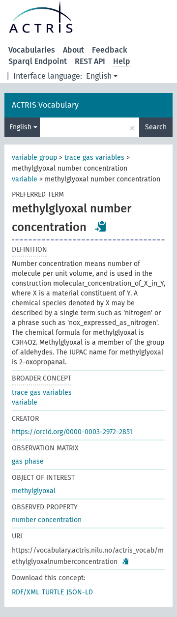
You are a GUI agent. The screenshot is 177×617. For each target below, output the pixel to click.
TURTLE (53, 592)
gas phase (28, 461)
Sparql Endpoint (37, 61)
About (73, 50)
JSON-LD (79, 592)
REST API (90, 61)
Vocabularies (31, 50)
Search (156, 127)
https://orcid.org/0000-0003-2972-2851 (72, 432)
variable (24, 179)
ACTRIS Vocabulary (45, 105)
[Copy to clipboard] (100, 226)
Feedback (109, 50)
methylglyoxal (34, 491)
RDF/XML (25, 592)
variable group (34, 157)
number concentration (47, 520)
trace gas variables (94, 157)
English (99, 76)
